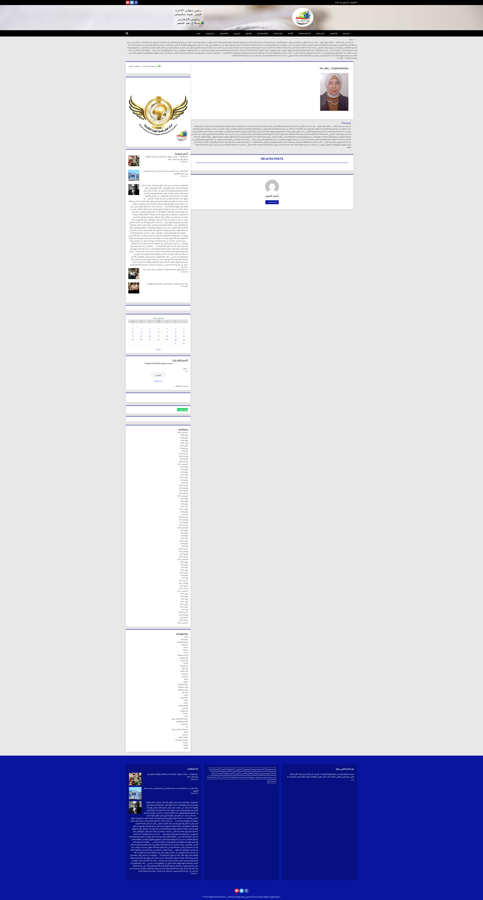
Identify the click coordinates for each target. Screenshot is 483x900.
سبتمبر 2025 (183, 461)
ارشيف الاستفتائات (181, 386)
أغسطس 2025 (182, 464)
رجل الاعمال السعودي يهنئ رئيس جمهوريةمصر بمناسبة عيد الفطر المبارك (253, 777)
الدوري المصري (265, 773)
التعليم (185, 681)
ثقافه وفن (224, 33)
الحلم (273, 773)
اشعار (186, 679)
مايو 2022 (184, 567)
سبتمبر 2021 (183, 588)
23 (184, 339)
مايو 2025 (184, 472)
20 (150, 336)
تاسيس (220, 773)
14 (141, 332)
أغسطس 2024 (182, 496)
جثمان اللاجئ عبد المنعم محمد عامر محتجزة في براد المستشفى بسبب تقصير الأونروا (165, 172)
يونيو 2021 (184, 596)
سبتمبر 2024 (183, 493)
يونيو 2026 (184, 437)
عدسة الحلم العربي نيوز (180, 718)
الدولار (256, 773)
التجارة (217, 769)
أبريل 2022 (184, 570)
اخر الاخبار (185, 676)
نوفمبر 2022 (183, 551)
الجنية (211, 769)
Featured (184, 644)
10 (175, 332)
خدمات (185, 702)
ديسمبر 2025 (183, 453)
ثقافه (186, 695)
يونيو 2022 (184, 564)
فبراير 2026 (184, 448)
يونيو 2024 (184, 501)
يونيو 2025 (184, 469)
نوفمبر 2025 (183, 456)
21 (141, 336)
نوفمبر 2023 (183, 519)
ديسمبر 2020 (183, 612)
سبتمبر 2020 (183, 620)
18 (167, 336)
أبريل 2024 (184, 506)
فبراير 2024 (184, 511)
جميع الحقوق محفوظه (272, 896)
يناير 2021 (184, 609)
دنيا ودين (236, 33)
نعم (184, 368)
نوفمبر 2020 (183, 614)
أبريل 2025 (184, 474)
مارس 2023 (183, 540)
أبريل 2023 (184, 538)
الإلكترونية (247, 769)
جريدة (213, 773)
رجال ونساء (210, 33)
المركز (231, 773)
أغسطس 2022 (182, 559)
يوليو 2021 (184, 593)
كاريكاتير (185, 734)
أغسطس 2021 (182, 591)
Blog (186, 636)
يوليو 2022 (184, 562)
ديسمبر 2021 (183, 580)
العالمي (244, 773)
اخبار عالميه (320, 33)
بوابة (225, 773)
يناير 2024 (184, 514)
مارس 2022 (183, 572)
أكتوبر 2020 (184, 617)
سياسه (185, 713)
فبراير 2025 (184, 480)
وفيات (186, 747)
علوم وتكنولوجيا (182, 721)
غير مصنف (184, 724)
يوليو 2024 (184, 498)
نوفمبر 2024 (183, 488)
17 (175, 336)
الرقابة (250, 773)
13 (150, 332)
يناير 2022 (184, 577)
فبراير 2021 (184, 607)
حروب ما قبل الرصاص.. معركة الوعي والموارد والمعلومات (167, 283)
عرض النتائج (158, 380)
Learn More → (272, 202)
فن (187, 726)
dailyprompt (271, 769)
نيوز (269, 781)
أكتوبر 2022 (184, 554)
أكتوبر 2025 (184, 459)
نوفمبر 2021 (183, 583)
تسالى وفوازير (183, 689)
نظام (273, 781)
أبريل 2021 (184, 601)
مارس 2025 (183, 477)
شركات (227, 777)
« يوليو (158, 349)
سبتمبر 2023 (183, 525)
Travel (186, 652)
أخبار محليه (184, 660)
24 (175, 339)
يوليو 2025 (184, 466)
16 (184, 336)
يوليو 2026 (184, 435)
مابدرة (210, 777)
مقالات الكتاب (183, 737)
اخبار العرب (334, 33)
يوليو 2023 (184, 530)
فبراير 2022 (184, 575)
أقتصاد (290, 33)
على (221, 777)
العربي (237, 773)
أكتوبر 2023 (184, 522)
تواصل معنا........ (182, 409)
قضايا (186, 732)
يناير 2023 (184, 546)
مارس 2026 (183, 445)
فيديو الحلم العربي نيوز (180, 729)
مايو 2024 (184, 503)
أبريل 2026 (184, 443)
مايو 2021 (184, 599)
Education (184, 639)
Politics (185, 650)
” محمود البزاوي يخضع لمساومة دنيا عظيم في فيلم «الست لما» (165, 269)
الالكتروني (239, 769)
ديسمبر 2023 (183, 517)
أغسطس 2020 (182, 622)
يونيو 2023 (184, 533)
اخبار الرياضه (278, 33)
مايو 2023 (184, 535)
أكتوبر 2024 (184, 490)
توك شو (249, 33)
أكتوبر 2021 (184, 585)
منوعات (185, 742)
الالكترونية (230, 769)
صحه (198, 33)
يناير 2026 (184, 451)
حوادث (185, 700)
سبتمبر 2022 (183, 556)
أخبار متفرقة (183, 658)
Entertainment (182, 642)
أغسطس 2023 (182, 527)
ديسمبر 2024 (183, 485)
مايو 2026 (184, 440)
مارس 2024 (183, 509)
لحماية (216, 777)
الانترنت (223, 769)
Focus (186, 647)
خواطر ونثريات (183, 705)
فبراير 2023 (184, 543)
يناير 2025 (184, 482)
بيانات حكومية (183, 687)
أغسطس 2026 (182, 432)
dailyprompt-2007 (258, 769)
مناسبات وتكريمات (181, 740)
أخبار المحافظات (304, 33)
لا (185, 371)
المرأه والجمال (262, 33)
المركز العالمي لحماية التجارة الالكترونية (223, 896)
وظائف (185, 745)
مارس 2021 (183, 604)
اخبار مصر (346, 33)
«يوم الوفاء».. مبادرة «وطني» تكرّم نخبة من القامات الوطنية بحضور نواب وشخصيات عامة (166, 158)
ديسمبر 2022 (183, 548)
